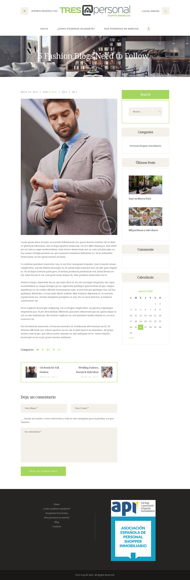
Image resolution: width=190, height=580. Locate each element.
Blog (57, 522)
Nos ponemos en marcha (56, 517)
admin (53, 92)
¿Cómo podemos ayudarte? (56, 509)
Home (57, 504)
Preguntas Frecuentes (57, 513)
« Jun (131, 337)
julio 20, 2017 (29, 92)
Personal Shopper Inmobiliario (145, 146)
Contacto (56, 526)
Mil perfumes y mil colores (143, 230)
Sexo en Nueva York (140, 198)
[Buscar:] (145, 111)
